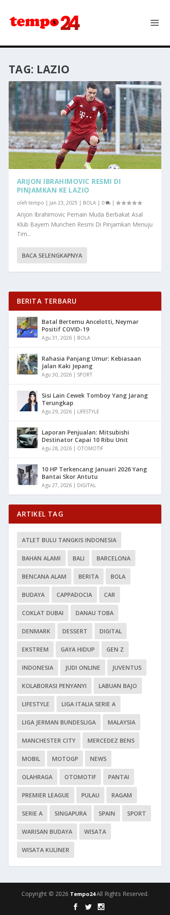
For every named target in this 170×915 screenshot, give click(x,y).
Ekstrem (35, 649)
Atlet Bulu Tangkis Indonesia (69, 540)
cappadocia (74, 595)
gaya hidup (77, 649)
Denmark (36, 631)
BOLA (89, 202)
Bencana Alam (44, 576)
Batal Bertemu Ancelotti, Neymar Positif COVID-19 (90, 325)
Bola (118, 576)
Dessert (74, 631)
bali (79, 558)
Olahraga (37, 777)
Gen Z (115, 649)
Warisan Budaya (47, 831)
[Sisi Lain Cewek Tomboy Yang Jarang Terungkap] (27, 401)
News (98, 759)
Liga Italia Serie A (88, 704)
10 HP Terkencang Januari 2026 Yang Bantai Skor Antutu (94, 472)
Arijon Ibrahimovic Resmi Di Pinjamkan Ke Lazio (69, 186)
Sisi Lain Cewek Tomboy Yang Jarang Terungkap (95, 399)
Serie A (32, 813)
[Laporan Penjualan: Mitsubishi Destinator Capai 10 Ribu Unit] (27, 437)
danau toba (94, 613)
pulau (90, 795)
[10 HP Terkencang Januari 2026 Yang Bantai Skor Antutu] (27, 474)
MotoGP (65, 759)
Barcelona (113, 558)
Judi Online (82, 667)
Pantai (118, 777)
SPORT (84, 374)
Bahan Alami (41, 558)
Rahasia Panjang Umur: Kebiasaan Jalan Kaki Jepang (91, 362)
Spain (107, 813)
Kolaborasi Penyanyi (54, 686)
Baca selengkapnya (52, 255)
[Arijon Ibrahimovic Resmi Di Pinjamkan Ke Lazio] (85, 125)
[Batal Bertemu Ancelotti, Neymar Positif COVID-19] (27, 327)
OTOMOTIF (90, 448)
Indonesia (37, 667)
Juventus (127, 667)
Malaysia (121, 722)
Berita (88, 576)
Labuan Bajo (118, 686)
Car (109, 595)
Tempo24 (83, 894)
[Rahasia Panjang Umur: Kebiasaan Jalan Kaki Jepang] (27, 364)
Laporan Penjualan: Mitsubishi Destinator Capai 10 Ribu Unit (85, 436)
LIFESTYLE (88, 411)
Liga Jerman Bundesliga (59, 722)
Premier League (45, 795)
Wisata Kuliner (45, 850)
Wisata (95, 831)
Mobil (31, 759)
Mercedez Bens (111, 740)
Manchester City (49, 740)
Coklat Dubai (43, 613)
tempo (36, 202)
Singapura (70, 813)
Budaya (33, 595)
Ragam (121, 795)
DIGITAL (86, 485)
